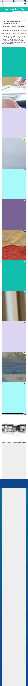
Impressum (4, 484)
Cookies (16, 484)
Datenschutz (10, 484)
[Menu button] (25, 4)
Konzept (14, 15)
